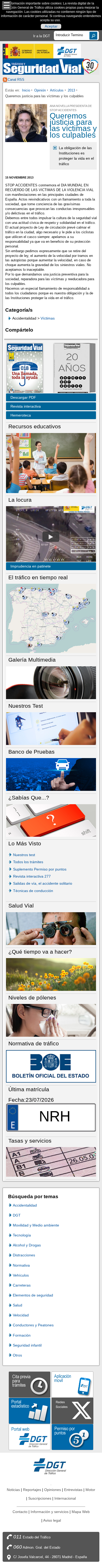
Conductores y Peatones (33, 1325)
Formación (22, 1335)
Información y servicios (50, 1512)
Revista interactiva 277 (32, 876)
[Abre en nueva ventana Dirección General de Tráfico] (67, 51)
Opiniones (52, 1490)
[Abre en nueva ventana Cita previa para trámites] (29, 1384)
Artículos (57, 90)
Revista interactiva (25, 406)
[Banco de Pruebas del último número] (51, 774)
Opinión (40, 90)
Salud (17, 1305)
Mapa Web (81, 1512)
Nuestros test (24, 855)
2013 (71, 90)
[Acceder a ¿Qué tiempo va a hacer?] (51, 974)
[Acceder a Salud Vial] (51, 928)
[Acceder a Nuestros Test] (51, 728)
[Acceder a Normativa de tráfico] (51, 1066)
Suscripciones (39, 1498)
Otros (17, 1355)
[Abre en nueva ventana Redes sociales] (72, 1410)
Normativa (21, 1265)
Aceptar (51, 26)
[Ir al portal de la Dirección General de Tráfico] (51, 1466)
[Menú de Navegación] (6, 5)
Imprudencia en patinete (30, 566)
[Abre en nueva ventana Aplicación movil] (72, 1384)
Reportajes (32, 1490)
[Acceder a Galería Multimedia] (51, 682)
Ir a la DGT (41, 36)
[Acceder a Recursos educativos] (51, 463)
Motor (90, 1490)
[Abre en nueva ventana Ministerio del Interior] (28, 51)
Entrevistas (73, 1490)
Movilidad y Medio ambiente (36, 1225)
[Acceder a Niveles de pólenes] (51, 1020)
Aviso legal (52, 1520)
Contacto (20, 1512)
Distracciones (24, 1255)
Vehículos (21, 1275)
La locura (50, 536)
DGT (17, 1215)
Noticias (13, 1490)
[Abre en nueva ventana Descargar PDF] (25, 369)
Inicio (26, 90)
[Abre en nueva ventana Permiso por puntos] (72, 1436)
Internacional (65, 1498)
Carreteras (22, 1285)
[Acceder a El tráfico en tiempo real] (51, 618)
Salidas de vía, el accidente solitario (42, 883)
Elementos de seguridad (33, 1295)
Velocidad (21, 1315)
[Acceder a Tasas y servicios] (51, 1161)
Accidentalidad (25, 1205)
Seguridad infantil (27, 1345)
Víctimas (48, 318)
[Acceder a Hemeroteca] (72, 369)
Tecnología (22, 1235)
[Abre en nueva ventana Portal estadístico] (29, 1410)
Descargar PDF (23, 397)
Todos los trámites (28, 862)
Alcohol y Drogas (27, 1245)
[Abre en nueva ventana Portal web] (29, 1436)
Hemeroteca (20, 415)
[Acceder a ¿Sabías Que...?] (51, 820)
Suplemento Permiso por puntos (39, 869)
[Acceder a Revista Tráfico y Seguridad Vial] (51, 66)
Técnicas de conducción (33, 891)
